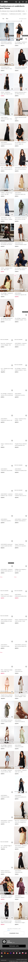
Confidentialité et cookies (13, 961)
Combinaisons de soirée (15, 14)
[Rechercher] (16, 1)
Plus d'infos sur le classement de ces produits (13, 21)
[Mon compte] (19, 1)
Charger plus (14, 933)
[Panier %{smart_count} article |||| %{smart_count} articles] (26, 1)
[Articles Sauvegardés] (23, 1)
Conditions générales (23, 961)
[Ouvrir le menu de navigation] (2, 1)
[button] (2, 953)
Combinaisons (4, 14)
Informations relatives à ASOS (21, 959)
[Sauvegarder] (12, 38)
